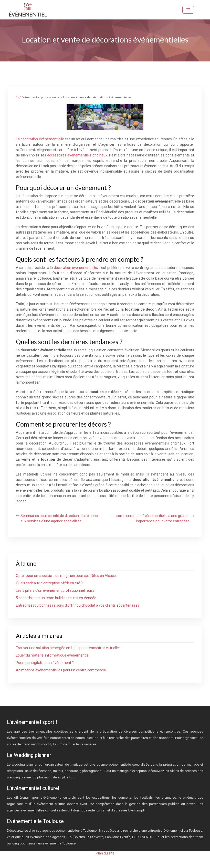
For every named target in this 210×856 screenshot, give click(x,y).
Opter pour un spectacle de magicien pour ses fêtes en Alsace (66, 576)
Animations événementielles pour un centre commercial (61, 670)
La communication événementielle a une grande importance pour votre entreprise (151, 518)
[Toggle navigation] (188, 10)
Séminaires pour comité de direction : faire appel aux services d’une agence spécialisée (59, 518)
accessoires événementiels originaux (77, 155)
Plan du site (105, 853)
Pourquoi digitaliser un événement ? (45, 663)
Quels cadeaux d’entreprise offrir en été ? (49, 583)
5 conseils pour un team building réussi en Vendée (56, 598)
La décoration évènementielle (40, 139)
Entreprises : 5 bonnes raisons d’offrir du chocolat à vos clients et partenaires (77, 605)
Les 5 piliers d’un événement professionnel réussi (55, 590)
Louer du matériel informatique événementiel (52, 655)
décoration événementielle (75, 268)
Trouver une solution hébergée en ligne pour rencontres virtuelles (68, 648)
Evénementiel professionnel (41, 97)
